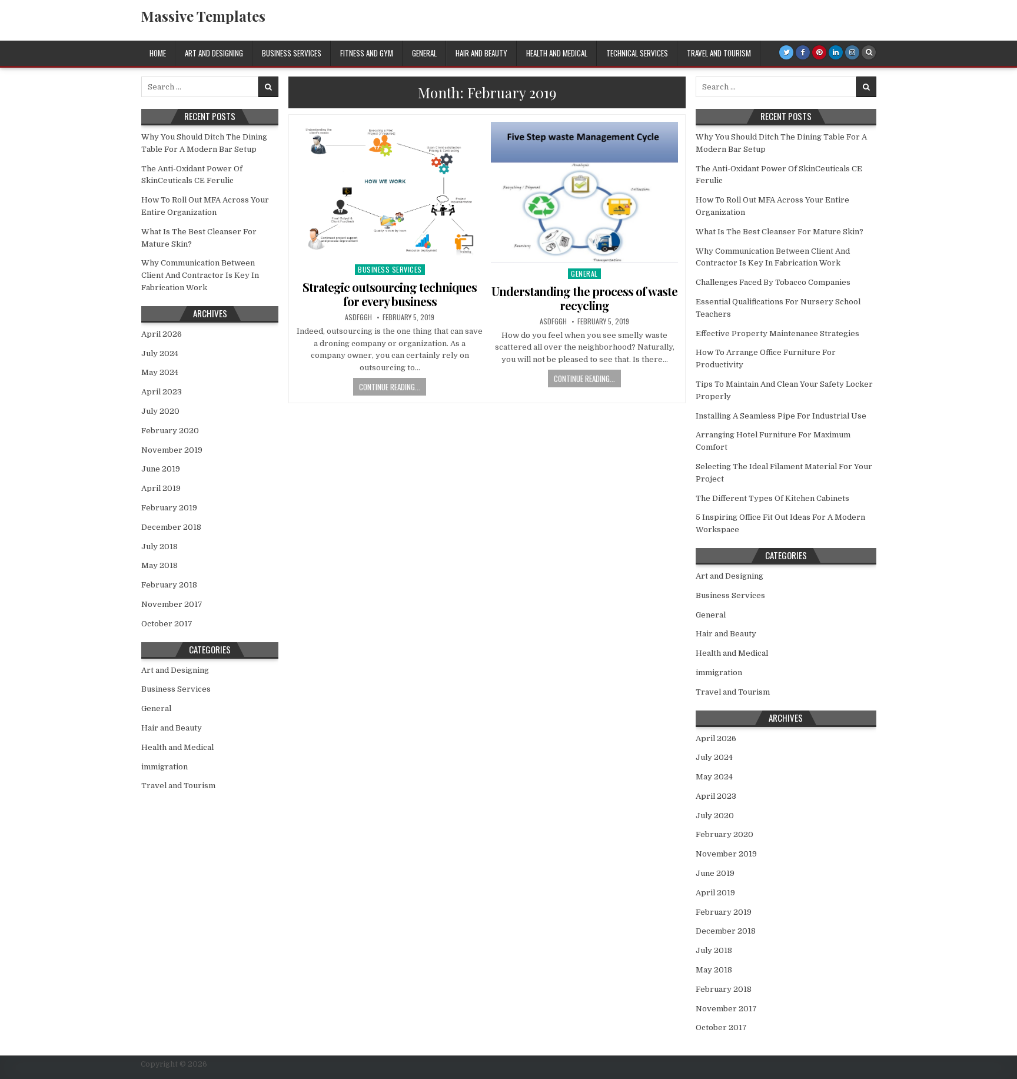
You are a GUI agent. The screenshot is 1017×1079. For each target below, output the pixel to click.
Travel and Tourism (719, 53)
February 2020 (170, 430)
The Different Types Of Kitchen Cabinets (772, 498)
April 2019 (161, 488)
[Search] (869, 52)
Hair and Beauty (481, 53)
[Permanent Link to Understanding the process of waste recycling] (584, 192)
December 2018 (171, 527)
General (424, 53)
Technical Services (637, 53)
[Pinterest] (819, 52)
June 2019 (160, 468)
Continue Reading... (389, 387)
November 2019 (171, 450)
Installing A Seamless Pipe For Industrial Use (781, 415)
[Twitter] (786, 52)
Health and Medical (556, 53)
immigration (164, 766)
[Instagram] (852, 52)
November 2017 (171, 604)
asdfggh (358, 317)
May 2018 (159, 565)
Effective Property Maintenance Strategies (777, 333)
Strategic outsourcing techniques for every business (390, 294)
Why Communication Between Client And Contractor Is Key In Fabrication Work (200, 275)
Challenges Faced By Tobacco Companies (773, 282)
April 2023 (161, 391)
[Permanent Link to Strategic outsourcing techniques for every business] (389, 190)
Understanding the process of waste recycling (584, 298)
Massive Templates (203, 15)
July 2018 (159, 546)
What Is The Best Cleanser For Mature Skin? (779, 231)
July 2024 (159, 353)
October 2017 (166, 623)
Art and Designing (214, 53)
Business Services (291, 53)
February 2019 (169, 507)
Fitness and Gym (366, 53)
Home (157, 53)
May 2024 (159, 372)
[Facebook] (803, 52)
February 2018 (169, 584)
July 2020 (160, 411)
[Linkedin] (836, 52)
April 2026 (161, 334)
